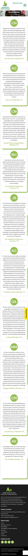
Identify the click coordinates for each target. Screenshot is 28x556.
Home (9, 14)
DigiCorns (13, 554)
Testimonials (4, 532)
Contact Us (4, 535)
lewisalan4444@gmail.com (11, 517)
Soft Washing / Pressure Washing (9, 528)
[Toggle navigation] (25, 5)
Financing (3, 530)
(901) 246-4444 (17, 3)
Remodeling (4, 526)
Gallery (2, 534)
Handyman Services (6, 525)
